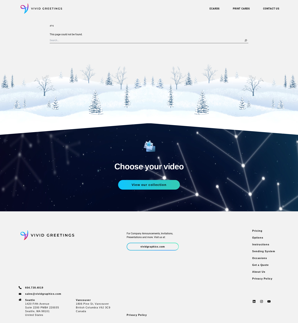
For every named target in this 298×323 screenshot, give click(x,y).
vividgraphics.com (152, 246)
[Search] (245, 40)
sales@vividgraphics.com (43, 294)
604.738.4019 (34, 287)
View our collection (149, 185)
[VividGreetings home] (40, 8)
